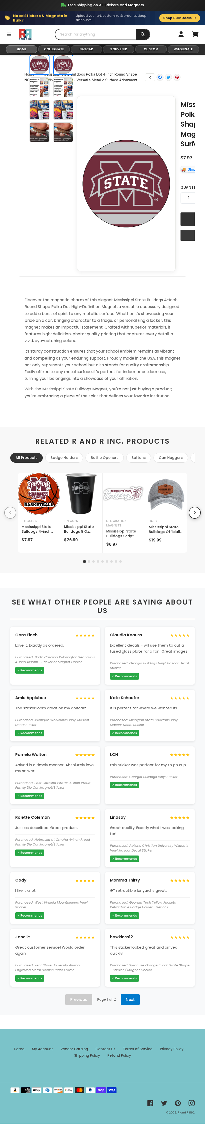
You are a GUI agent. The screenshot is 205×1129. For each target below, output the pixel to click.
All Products (27, 457)
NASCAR (86, 49)
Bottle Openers (104, 457)
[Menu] (9, 34)
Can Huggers (171, 457)
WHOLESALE (183, 49)
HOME (22, 49)
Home (19, 1048)
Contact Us (105, 1048)
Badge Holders (64, 457)
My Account (42, 1048)
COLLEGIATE (54, 49)
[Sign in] (181, 34)
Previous (78, 999)
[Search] (143, 34)
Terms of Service (137, 1048)
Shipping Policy (87, 1055)
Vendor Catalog (74, 1048)
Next (130, 999)
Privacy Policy (172, 1048)
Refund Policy (119, 1055)
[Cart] (195, 34)
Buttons (139, 457)
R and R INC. (186, 1112)
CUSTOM (151, 49)
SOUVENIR (118, 49)
